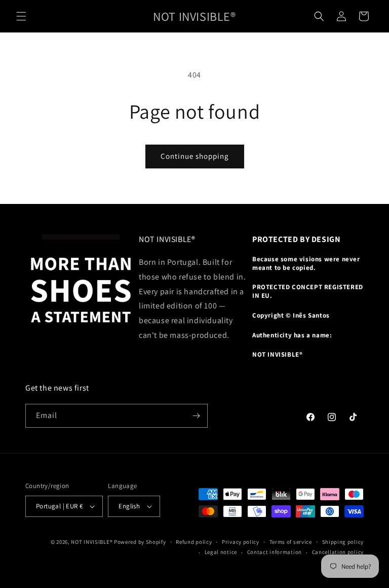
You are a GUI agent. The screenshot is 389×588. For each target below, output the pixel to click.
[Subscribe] (196, 416)
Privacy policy (240, 541)
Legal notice (221, 552)
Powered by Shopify (140, 541)
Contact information (274, 552)
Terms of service (290, 541)
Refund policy (194, 541)
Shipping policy (343, 541)
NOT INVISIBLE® (91, 541)
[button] (21, 16)
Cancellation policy (338, 552)
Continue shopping (195, 156)
